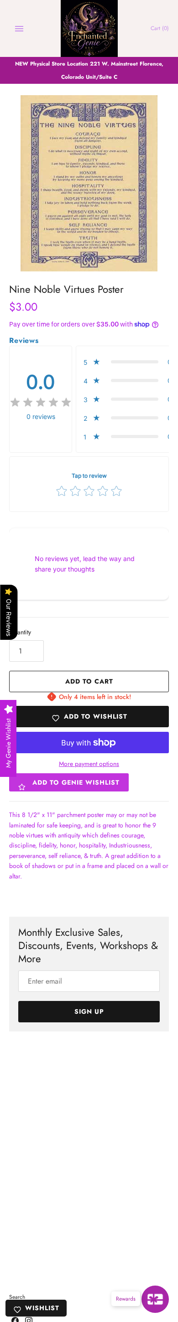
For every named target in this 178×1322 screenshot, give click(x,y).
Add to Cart (89, 681)
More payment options (89, 764)
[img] (41, 402)
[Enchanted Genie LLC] (89, 28)
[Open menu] (19, 29)
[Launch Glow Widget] (155, 1299)
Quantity (20, 632)
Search (17, 1297)
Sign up (89, 1011)
